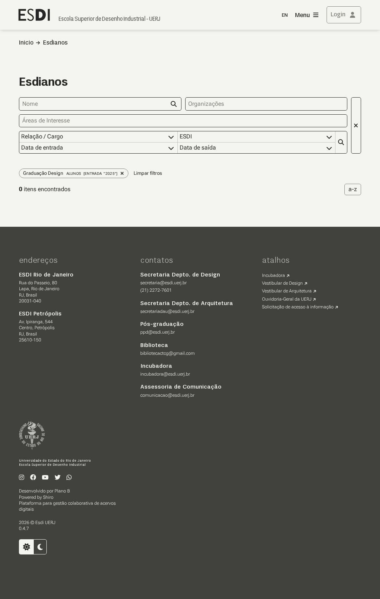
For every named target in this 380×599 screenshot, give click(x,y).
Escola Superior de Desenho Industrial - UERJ (109, 19)
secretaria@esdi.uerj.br (163, 282)
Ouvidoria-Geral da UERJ (286, 299)
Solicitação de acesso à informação (298, 307)
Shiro (48, 497)
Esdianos (55, 43)
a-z (352, 189)
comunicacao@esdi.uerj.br (167, 395)
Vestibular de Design (282, 283)
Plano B (62, 491)
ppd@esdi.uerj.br (157, 332)
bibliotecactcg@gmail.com (167, 353)
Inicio (26, 43)
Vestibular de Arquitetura (287, 291)
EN (285, 15)
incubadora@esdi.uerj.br (165, 374)
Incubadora (273, 275)
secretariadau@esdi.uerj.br (167, 311)
